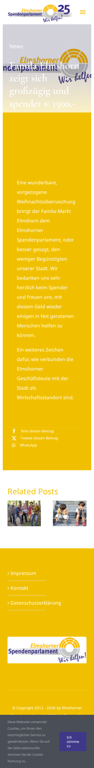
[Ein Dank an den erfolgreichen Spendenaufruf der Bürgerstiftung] (49, 513)
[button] (11, 513)
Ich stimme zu (73, 741)
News (16, 46)
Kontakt (19, 588)
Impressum (23, 573)
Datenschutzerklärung (36, 603)
